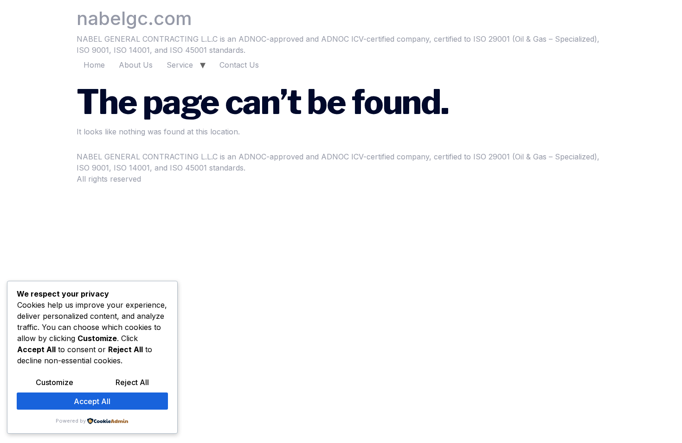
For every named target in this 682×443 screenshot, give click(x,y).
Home (94, 65)
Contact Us (239, 65)
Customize (54, 382)
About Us (136, 65)
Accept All (92, 401)
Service (180, 65)
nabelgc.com (134, 18)
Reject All (132, 382)
